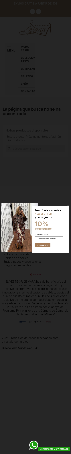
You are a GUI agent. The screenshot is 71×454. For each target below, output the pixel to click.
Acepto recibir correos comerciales (47, 238)
